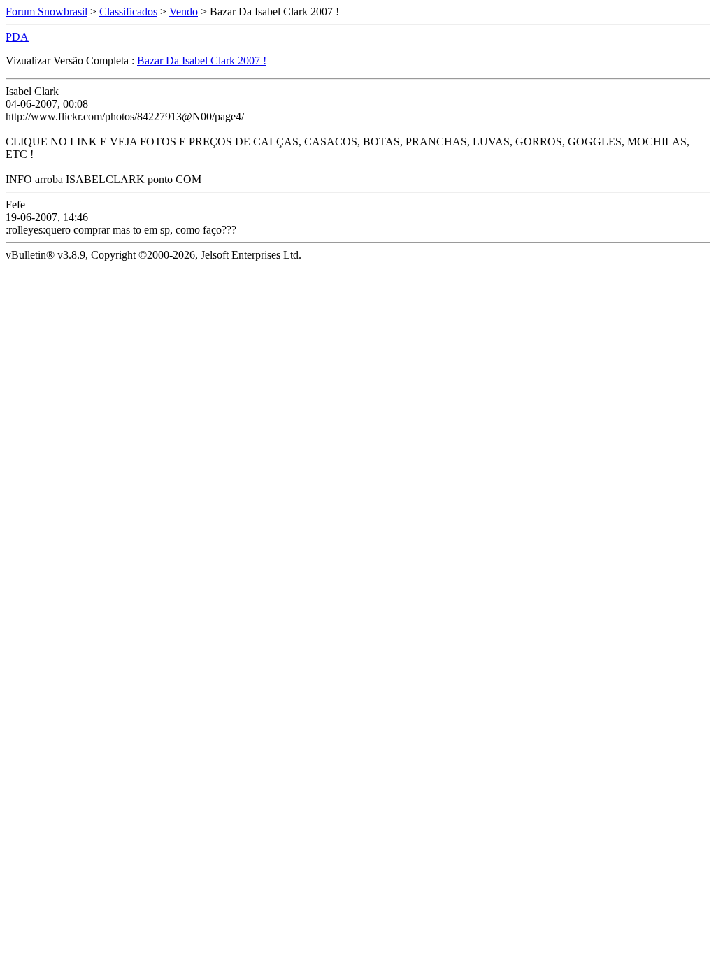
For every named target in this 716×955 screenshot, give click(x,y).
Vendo (183, 11)
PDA (17, 37)
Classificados (128, 11)
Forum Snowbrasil (46, 11)
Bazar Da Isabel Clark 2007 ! (201, 60)
